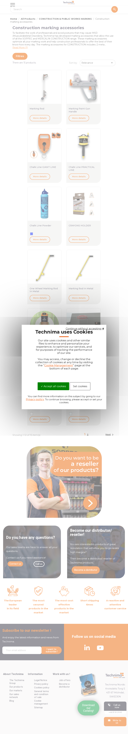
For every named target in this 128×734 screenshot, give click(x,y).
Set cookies (80, 386)
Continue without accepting (84, 328)
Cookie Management (58, 365)
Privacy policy (35, 399)
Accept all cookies (54, 386)
